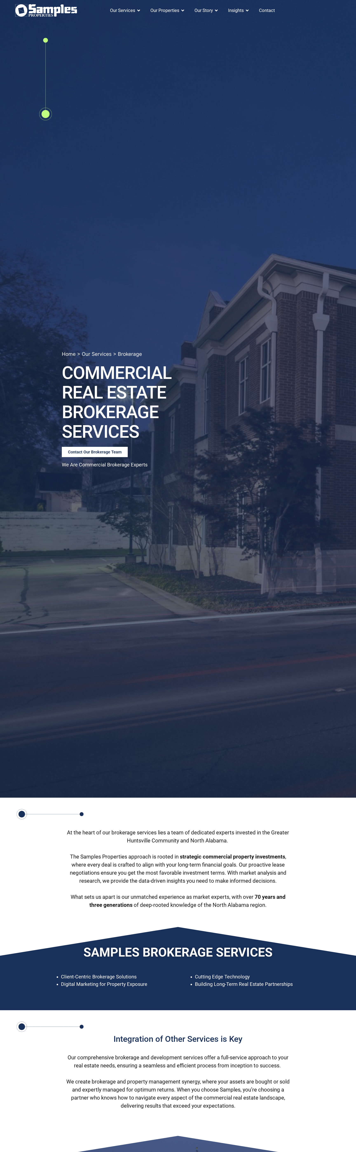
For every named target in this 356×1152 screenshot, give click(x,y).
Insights (236, 10)
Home (69, 354)
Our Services (122, 10)
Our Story (203, 10)
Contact (267, 10)
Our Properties (164, 10)
